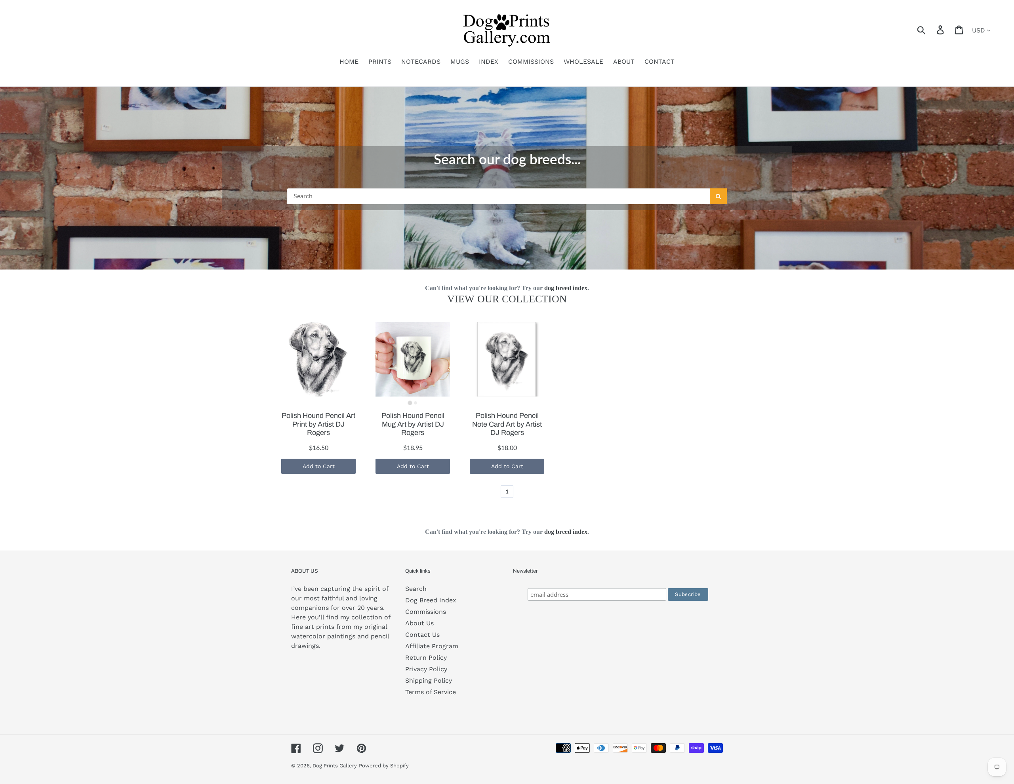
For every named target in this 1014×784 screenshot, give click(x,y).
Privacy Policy (426, 669)
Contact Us (422, 634)
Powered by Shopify (384, 766)
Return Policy (426, 657)
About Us (419, 623)
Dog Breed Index (430, 600)
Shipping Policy (428, 680)
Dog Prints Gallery (335, 766)
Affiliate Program (431, 646)
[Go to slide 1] (410, 403)
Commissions (425, 611)
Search (416, 588)
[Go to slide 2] (415, 402)
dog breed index (565, 288)
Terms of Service (430, 692)
